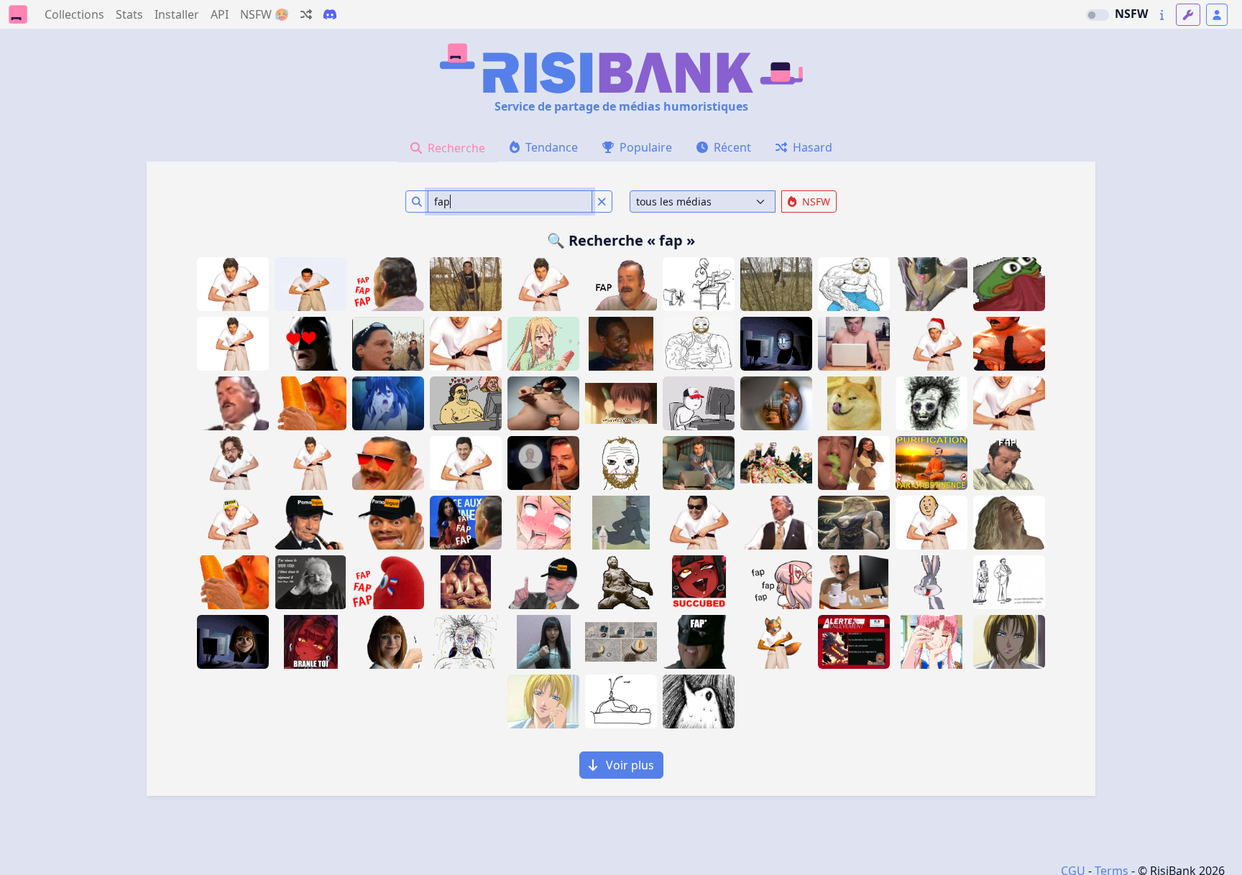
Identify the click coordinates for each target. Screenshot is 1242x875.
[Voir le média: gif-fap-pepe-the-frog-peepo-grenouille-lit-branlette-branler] (1009, 284)
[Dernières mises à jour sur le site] (1162, 15)
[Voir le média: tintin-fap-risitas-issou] (931, 523)
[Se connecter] (1217, 15)
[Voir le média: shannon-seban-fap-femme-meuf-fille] (466, 523)
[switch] (1097, 15)
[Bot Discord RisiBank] (330, 14)
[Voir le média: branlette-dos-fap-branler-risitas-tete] (388, 284)
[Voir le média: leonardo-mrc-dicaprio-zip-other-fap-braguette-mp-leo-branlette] (699, 523)
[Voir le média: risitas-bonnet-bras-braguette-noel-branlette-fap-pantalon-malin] (931, 344)
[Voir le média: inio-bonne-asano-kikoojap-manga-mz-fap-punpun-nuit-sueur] (699, 701)
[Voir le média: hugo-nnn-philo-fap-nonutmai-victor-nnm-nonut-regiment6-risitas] (310, 582)
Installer (177, 14)
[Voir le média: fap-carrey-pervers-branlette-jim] (310, 284)
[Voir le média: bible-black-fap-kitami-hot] (543, 701)
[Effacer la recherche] (602, 201)
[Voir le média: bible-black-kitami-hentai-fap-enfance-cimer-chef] (1009, 642)
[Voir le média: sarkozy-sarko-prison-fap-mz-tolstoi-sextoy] (776, 403)
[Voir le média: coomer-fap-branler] (543, 642)
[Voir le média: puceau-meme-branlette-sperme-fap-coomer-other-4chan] (621, 463)
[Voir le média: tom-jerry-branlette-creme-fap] (621, 523)
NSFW (1131, 14)
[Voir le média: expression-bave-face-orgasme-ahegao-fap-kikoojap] (543, 523)
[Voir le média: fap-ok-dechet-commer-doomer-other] (931, 403)
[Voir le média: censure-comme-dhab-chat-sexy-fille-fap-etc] (543, 403)
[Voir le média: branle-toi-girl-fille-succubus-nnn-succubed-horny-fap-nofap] (310, 642)
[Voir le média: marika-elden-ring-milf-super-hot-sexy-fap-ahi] (854, 523)
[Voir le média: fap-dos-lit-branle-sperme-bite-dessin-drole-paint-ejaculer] (621, 701)
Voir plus (628, 765)
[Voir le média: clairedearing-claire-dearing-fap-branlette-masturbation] (233, 642)
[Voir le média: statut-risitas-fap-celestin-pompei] (621, 582)
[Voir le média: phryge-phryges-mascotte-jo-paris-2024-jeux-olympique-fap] (388, 582)
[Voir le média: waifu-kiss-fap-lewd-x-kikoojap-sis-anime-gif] (621, 403)
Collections (74, 14)
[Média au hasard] (306, 14)
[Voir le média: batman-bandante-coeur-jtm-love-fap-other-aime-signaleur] (310, 344)
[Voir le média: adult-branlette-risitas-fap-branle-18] (621, 284)
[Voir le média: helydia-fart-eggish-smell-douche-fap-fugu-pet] (854, 463)
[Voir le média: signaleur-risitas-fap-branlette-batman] (699, 642)
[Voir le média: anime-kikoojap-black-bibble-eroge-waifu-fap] (931, 642)
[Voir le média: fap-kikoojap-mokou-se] (776, 582)
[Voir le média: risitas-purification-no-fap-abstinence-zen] (931, 463)
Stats (129, 14)
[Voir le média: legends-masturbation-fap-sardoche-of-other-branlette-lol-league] (854, 344)
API (220, 14)
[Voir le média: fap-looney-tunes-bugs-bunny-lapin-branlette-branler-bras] (931, 582)
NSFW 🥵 (264, 14)
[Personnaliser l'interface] (1188, 15)
